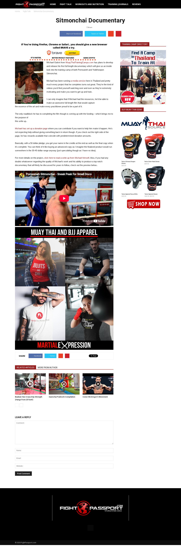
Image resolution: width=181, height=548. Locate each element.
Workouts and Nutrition (89, 4)
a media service (78, 81)
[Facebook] (90, 528)
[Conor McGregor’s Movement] (98, 383)
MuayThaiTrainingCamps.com (79, 62)
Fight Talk (65, 4)
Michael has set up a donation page (31, 128)
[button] (162, 4)
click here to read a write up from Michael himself (66, 158)
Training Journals (118, 4)
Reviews (136, 4)
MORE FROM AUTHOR (47, 367)
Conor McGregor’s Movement (95, 397)
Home (53, 4)
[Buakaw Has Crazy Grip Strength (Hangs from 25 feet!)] (30, 383)
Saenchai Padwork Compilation (62, 397)
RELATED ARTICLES (25, 367)
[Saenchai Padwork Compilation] (64, 383)
